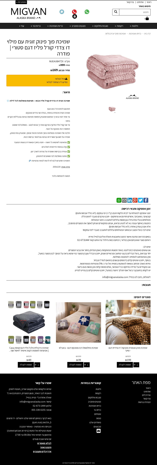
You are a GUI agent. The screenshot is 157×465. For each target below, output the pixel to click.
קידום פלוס (75, 463)
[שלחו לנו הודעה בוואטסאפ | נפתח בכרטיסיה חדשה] (90, 11)
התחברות (21, 2)
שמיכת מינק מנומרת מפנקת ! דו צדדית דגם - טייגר (128, 349)
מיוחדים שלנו (95, 422)
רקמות (98, 393)
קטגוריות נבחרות (91, 383)
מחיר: (64, 65)
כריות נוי (97, 409)
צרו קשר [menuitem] (130, 2)
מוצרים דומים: (142, 297)
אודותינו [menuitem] (140, 2)
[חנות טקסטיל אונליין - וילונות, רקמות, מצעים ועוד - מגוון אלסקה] (28, 13)
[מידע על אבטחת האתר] (78, 16)
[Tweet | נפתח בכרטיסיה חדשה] (140, 200)
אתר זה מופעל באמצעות (79, 463)
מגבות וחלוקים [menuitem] (101, 26)
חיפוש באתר (145, 6)
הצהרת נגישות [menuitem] (144, 402)
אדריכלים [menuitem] (146, 395)
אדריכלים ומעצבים (42, 451)
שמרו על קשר (43, 383)
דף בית (147, 33)
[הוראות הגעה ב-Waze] (65, 11)
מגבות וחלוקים (94, 397)
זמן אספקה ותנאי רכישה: (136, 209)
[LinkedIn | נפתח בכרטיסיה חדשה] (129, 200)
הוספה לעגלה (125, 364)
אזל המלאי (60, 78)
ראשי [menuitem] (149, 2)
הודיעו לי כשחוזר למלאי (57, 82)
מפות (98, 418)
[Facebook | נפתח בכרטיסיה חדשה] (145, 200)
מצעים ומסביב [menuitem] (78, 26)
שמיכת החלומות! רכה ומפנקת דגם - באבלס (78, 347)
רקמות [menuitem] (119, 26)
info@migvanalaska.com (32, 401)
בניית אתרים (67, 463)
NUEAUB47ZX (56, 61)
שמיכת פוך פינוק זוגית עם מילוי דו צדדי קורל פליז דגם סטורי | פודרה (38, 47)
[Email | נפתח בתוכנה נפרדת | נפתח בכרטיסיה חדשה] (124, 200)
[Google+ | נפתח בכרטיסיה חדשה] (135, 200)
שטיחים (97, 414)
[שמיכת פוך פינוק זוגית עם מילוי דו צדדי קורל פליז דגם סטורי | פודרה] (112, 109)
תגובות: (146, 285)
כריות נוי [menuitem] (36, 26)
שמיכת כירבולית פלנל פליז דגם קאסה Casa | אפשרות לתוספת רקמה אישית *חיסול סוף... (29, 349)
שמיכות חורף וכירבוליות (115, 33)
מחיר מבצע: (64, 70)
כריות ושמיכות (135, 33)
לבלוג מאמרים (44, 443)
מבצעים (97, 426)
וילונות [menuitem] (134, 26)
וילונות (98, 389)
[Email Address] (99, 431)
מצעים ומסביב (94, 401)
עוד (22, 26)
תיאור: (66, 92)
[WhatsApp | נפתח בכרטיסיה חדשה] (119, 200)
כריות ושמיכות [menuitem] (56, 26)
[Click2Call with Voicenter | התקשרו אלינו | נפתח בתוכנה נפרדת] (78, 11)
